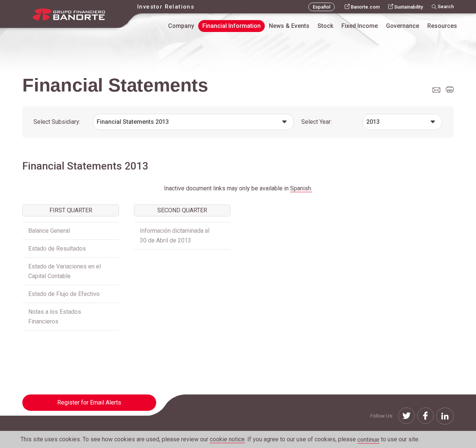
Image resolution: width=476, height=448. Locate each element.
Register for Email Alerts (89, 402)
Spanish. (301, 188)
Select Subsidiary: (56, 121)
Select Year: (316, 121)
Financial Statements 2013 (133, 121)
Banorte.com (365, 7)
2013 (373, 121)
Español (321, 7)
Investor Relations (165, 6)
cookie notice (227, 439)
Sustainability (408, 7)
